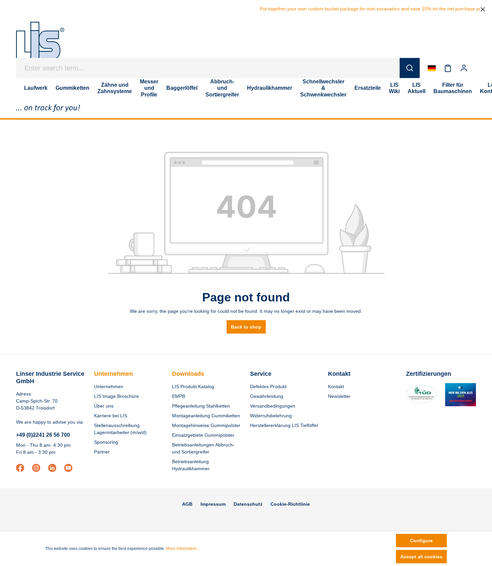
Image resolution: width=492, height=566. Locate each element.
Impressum (213, 504)
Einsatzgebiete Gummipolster (203, 435)
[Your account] (464, 68)
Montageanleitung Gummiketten (206, 415)
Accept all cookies (421, 556)
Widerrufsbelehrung (271, 415)
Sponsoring (106, 442)
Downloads (188, 373)
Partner (102, 451)
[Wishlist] (448, 68)
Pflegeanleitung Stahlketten (201, 406)
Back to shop (246, 327)
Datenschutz (248, 504)
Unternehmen (113, 373)
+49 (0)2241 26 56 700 (43, 435)
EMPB (178, 396)
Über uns (103, 406)
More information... (183, 548)
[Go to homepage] (40, 44)
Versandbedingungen (272, 406)
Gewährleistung (266, 396)
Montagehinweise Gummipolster (206, 425)
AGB (187, 504)
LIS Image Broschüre (116, 396)
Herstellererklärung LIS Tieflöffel (284, 425)
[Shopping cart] (476, 68)
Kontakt (336, 386)
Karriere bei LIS (110, 415)
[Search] (410, 68)
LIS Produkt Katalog (193, 386)
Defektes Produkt (268, 386)
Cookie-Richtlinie (290, 504)
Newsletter (339, 396)
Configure (421, 540)
